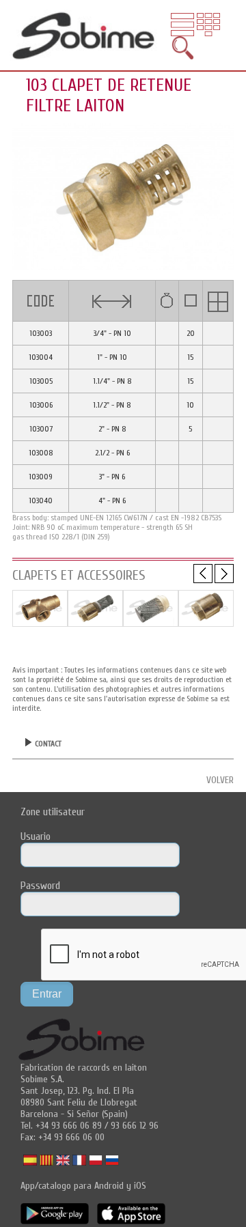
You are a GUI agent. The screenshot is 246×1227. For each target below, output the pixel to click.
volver (220, 780)
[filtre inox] (151, 623)
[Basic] (40, 623)
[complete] (95, 623)
